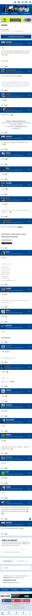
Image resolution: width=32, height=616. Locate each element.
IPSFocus (10, 603)
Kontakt (27, 603)
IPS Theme (4, 603)
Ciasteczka (16, 605)
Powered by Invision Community (16, 608)
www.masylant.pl (16, 128)
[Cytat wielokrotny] (2, 66)
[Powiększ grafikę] (6, 54)
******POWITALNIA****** (18, 31)
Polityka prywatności (19, 603)
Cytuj (6, 66)
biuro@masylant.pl (20, 126)
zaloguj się (25, 543)
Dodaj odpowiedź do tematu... (13, 552)
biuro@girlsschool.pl (7, 240)
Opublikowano (14, 44)
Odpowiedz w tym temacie (16, 36)
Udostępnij (8, 561)
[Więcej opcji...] (29, 43)
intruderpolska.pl (6, 337)
